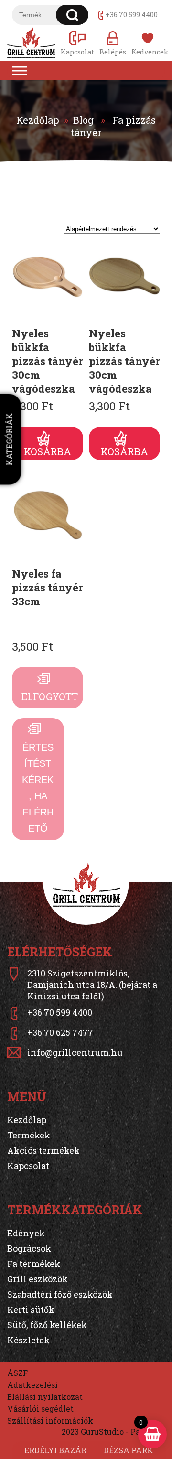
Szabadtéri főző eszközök (60, 1294)
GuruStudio (102, 1432)
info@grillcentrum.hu (75, 1052)
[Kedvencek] (148, 43)
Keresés (72, 14)
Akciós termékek (43, 1150)
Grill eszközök (37, 1279)
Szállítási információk (50, 1421)
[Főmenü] (19, 70)
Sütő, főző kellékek (47, 1324)
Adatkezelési (32, 1385)
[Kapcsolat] (77, 43)
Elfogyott (50, 696)
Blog (83, 120)
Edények (26, 1233)
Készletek (28, 1340)
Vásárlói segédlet (40, 1409)
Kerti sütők (30, 1309)
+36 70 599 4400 (132, 14)
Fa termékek (33, 1263)
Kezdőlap (37, 120)
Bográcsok (29, 1248)
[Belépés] (112, 43)
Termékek (28, 1135)
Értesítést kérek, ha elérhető (38, 788)
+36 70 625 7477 (60, 1032)
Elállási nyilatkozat (45, 1397)
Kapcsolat (28, 1165)
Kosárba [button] (47, 451)
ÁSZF (17, 1373)
